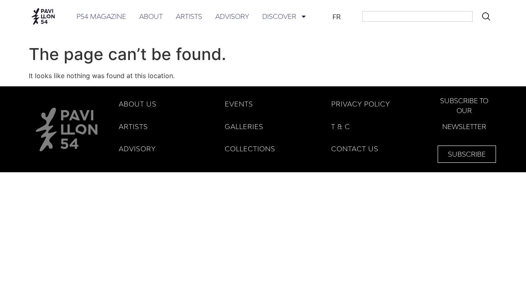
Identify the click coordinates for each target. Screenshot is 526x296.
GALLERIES (244, 127)
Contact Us (354, 149)
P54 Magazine (101, 16)
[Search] (487, 16)
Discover (279, 16)
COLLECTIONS (250, 149)
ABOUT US (138, 104)
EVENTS (239, 104)
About (151, 16)
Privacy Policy (360, 104)
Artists (189, 16)
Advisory (232, 16)
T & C (340, 127)
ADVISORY (137, 149)
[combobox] (417, 16)
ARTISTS (133, 127)
